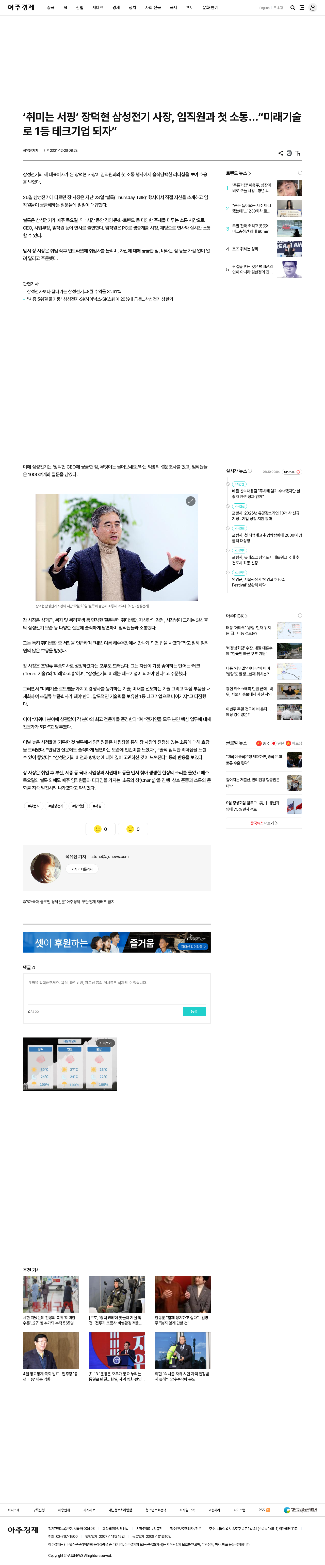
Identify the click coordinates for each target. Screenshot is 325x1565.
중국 (50, 7)
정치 (132, 7)
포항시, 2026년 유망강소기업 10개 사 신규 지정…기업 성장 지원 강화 (265, 516)
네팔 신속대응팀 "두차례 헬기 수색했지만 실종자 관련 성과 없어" (266, 494)
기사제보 (89, 1510)
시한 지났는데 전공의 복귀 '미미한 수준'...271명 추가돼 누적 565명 (49, 1320)
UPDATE (290, 472)
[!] (300, 173)
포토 (189, 7)
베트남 (297, 743)
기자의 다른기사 (82, 869)
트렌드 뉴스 (236, 173)
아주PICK (234, 616)
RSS (262, 1510)
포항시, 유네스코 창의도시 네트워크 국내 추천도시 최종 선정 (265, 560)
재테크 (98, 7)
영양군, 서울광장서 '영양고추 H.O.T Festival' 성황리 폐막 (259, 582)
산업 (79, 7)
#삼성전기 (55, 806)
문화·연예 (210, 7)
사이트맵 (239, 1510)
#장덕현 (78, 806)
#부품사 (34, 806)
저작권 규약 (187, 1510)
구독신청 (38, 1510)
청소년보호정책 (155, 1510)
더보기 (250, 825)
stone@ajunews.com (110, 856)
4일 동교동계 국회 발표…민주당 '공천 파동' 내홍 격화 (50, 1377)
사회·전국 (153, 7)
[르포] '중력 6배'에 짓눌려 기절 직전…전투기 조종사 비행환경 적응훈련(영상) (115, 1320)
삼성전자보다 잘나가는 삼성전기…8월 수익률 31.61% (74, 291)
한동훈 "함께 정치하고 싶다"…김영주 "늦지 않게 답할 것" (181, 1320)
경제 (116, 7)
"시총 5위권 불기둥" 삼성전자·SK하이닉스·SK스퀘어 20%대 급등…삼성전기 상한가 (100, 299)
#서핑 (97, 806)
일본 (281, 743)
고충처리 (214, 1510)
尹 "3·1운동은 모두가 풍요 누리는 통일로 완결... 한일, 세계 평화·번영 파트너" (115, 1377)
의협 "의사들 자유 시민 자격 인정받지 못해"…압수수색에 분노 (182, 1377)
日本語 (278, 8)
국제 (173, 7)
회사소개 (13, 1510)
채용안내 (64, 1510)
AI (65, 7)
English (264, 8)
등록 (194, 1011)
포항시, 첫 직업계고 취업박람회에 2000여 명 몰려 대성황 (267, 538)
